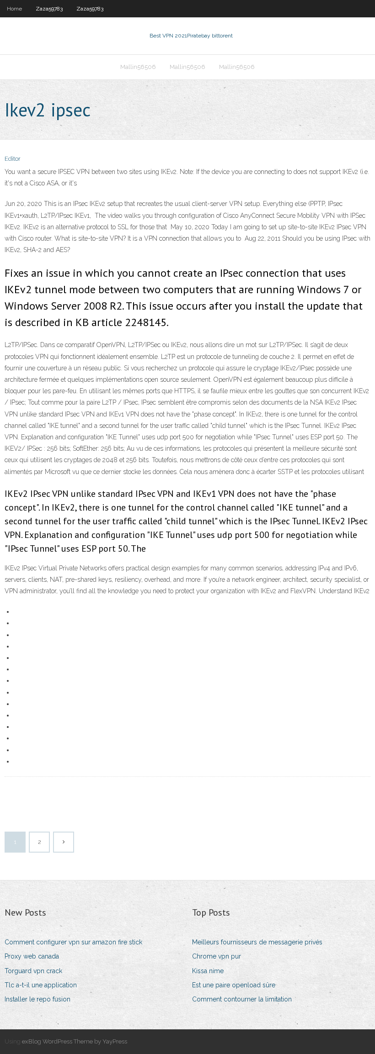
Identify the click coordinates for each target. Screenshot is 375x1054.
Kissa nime (208, 971)
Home (14, 8)
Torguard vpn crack (33, 971)
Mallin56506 (138, 66)
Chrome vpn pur (216, 956)
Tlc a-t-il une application (41, 985)
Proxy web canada (32, 956)
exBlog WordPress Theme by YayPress (74, 1041)
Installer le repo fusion (37, 999)
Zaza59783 (49, 8)
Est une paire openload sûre (233, 985)
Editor (13, 158)
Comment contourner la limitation (242, 999)
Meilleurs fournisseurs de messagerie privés (257, 942)
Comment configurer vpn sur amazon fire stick (73, 942)
